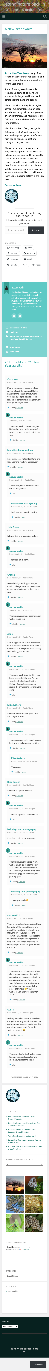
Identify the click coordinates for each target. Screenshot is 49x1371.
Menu (4, 16)
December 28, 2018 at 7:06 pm (24, 761)
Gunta (10, 1009)
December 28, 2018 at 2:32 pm (22, 734)
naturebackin (16, 417)
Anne (10, 634)
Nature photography (32, 336)
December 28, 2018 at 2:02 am (20, 708)
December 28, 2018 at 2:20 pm (22, 1048)
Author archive (13, 315)
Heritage (14, 332)
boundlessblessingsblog (20, 450)
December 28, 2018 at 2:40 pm (22, 480)
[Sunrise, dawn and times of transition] (15, 1185)
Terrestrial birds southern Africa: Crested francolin (21, 1118)
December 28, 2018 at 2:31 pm (22, 809)
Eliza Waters (14, 705)
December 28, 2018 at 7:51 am (20, 530)
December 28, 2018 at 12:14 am (20, 832)
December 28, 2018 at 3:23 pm (24, 506)
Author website (20, 315)
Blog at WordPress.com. (24, 1349)
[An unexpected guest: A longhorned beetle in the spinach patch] (15, 1223)
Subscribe (36, 230)
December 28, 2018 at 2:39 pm (22, 669)
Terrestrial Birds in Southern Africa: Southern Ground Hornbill (22, 1130)
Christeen (12, 379)
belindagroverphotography (21, 829)
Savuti (22, 339)
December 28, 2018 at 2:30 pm (22, 965)
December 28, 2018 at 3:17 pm (24, 894)
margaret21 (13, 915)
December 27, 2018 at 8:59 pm (20, 918)
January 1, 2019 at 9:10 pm (20, 421)
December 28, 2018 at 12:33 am (20, 785)
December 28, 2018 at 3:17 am (20, 637)
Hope (12, 336)
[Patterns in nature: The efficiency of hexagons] (34, 1223)
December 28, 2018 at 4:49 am (20, 578)
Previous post (16, 347)
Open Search (44, 17)
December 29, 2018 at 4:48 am (20, 382)
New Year (14, 339)
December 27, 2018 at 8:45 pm (20, 1013)
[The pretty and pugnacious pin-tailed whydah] (15, 1204)
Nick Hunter (13, 782)
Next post (14, 352)
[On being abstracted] (34, 1204)
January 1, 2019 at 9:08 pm (20, 610)
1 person (19, 408)
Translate (25, 1249)
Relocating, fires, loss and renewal (22, 1136)
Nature (19, 336)
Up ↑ (24, 1352)
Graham (11, 575)
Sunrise (29, 339)
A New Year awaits (18, 29)
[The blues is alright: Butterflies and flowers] (34, 1185)
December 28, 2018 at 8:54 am (20, 453)
